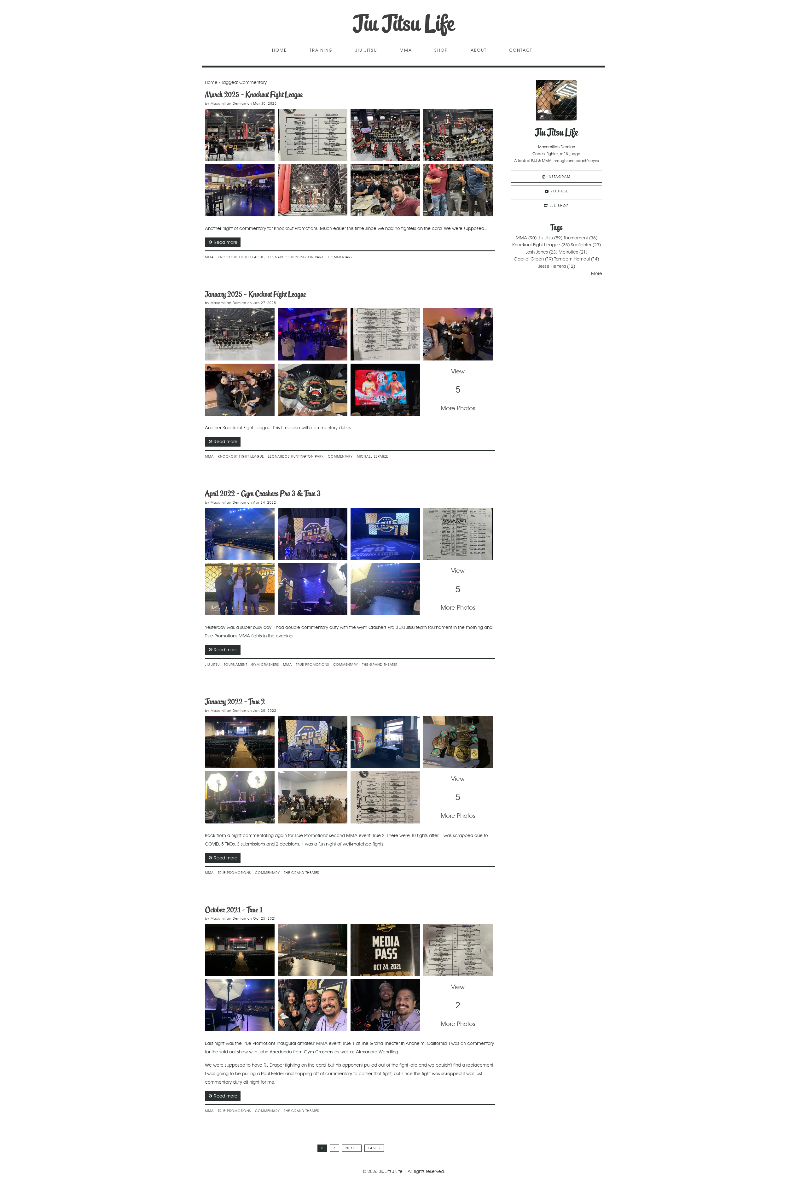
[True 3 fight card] (458, 534)
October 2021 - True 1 (234, 910)
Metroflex (568, 252)
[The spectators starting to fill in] (240, 1005)
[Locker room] (240, 190)
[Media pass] (385, 950)
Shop (441, 50)
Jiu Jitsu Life (403, 23)
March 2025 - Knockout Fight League (254, 94)
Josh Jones (536, 252)
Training (321, 50)
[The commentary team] (240, 589)
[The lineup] (385, 797)
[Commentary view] (312, 190)
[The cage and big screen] (385, 534)
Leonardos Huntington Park (296, 257)
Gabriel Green (529, 259)
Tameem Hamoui (572, 259)
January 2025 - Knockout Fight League (255, 294)
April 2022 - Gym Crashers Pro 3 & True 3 (263, 493)
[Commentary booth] (312, 534)
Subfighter (581, 245)
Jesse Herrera (552, 266)
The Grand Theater (380, 665)
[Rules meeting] (312, 334)
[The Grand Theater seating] (312, 950)
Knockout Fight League (241, 257)
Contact (520, 50)
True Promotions (312, 665)
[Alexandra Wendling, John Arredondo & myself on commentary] (312, 1005)
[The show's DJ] (385, 1005)
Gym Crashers (265, 665)
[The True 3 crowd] (385, 589)
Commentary (340, 257)
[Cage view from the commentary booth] (312, 589)
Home (279, 50)
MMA (406, 50)
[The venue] (385, 135)
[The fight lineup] (458, 950)
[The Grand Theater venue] (240, 950)
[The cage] (240, 135)
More (596, 273)
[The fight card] (312, 135)
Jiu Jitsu (366, 50)
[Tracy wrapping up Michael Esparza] (240, 390)
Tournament (235, 665)
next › (351, 1148)
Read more (227, 242)
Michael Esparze (372, 456)
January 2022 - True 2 (235, 701)
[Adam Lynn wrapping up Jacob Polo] (458, 334)
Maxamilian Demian (228, 104)
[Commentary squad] (385, 190)
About (479, 50)
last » (374, 1148)
